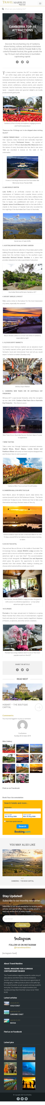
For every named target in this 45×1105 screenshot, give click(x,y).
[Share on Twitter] (22, 62)
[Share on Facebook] (17, 62)
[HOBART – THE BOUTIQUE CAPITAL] (22, 691)
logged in (14, 719)
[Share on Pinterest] (27, 62)
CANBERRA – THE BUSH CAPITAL (22, 881)
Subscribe (22, 925)
